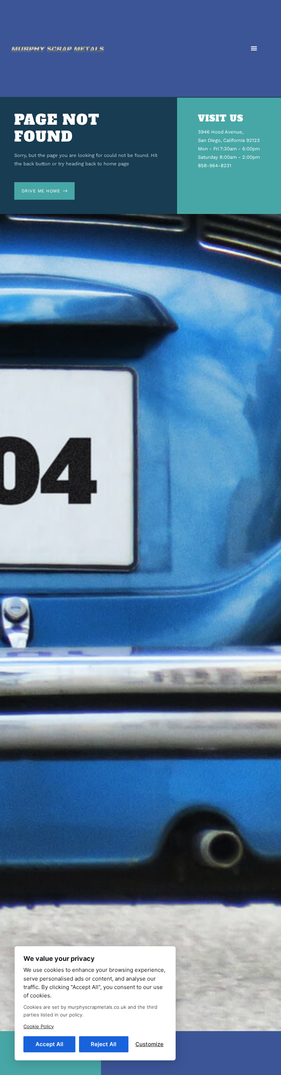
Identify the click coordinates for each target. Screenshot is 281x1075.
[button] (254, 48)
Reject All (103, 1044)
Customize (149, 1044)
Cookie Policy (38, 1026)
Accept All (49, 1044)
